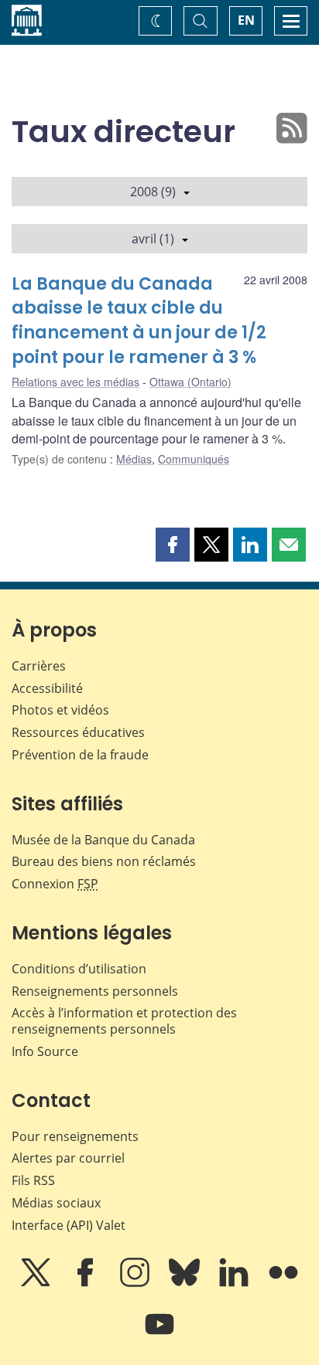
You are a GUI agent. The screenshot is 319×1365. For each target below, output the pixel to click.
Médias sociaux (56, 1202)
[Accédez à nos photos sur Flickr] (283, 1283)
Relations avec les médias (75, 381)
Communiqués (193, 459)
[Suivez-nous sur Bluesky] (186, 1283)
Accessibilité (47, 688)
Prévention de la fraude (80, 754)
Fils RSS (33, 1180)
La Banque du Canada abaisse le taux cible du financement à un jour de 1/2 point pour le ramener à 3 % (139, 321)
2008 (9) (153, 191)
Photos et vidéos (60, 709)
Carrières (39, 665)
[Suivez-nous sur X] (37, 1283)
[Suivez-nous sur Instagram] (136, 1283)
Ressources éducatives (78, 732)
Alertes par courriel (68, 1157)
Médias (134, 459)
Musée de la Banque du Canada (103, 839)
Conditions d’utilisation (79, 968)
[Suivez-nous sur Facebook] (86, 1283)
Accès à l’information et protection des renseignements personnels (124, 1020)
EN (246, 20)
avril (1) (153, 238)
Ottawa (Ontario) (190, 381)
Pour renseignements (75, 1136)
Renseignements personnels (95, 991)
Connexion (55, 883)
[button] (173, 545)
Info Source (45, 1051)
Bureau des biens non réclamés (104, 861)
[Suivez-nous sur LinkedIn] (235, 1283)
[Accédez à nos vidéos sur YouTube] (159, 1334)
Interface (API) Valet (68, 1225)
